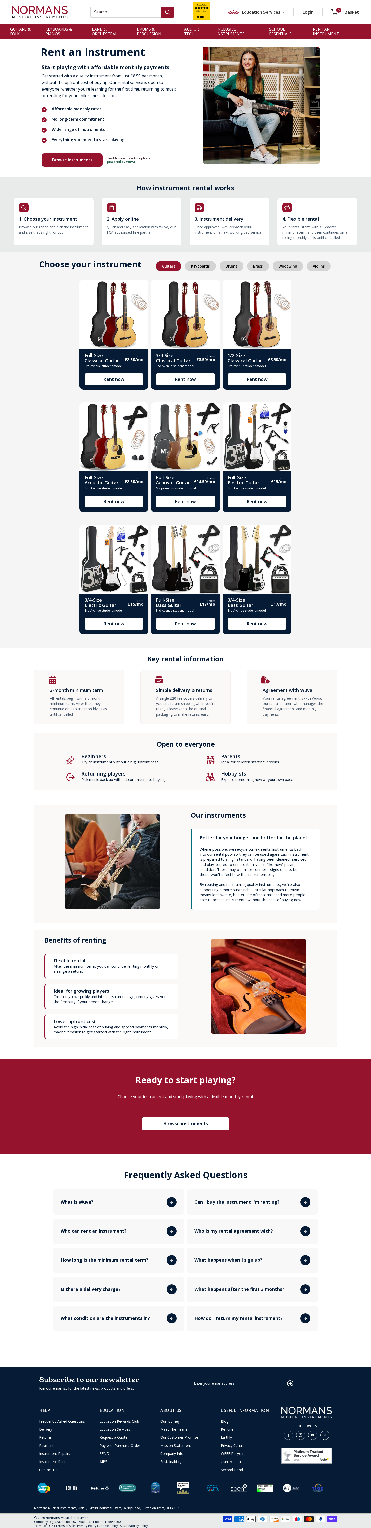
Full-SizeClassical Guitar (102, 358)
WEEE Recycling (233, 1453)
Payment (46, 1445)
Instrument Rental (53, 1462)
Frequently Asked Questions (62, 1421)
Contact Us (48, 1470)
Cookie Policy (108, 1526)
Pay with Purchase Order (120, 1445)
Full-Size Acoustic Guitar (101, 480)
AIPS (103, 1462)
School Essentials (280, 31)
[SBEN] (239, 1488)
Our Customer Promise (179, 1437)
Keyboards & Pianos (58, 31)
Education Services (115, 1429)
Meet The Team (173, 1429)
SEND (104, 1453)
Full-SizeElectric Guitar (243, 480)
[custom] (288, 1435)
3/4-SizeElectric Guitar (100, 602)
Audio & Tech (192, 31)
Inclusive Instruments (230, 31)
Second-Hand (232, 1470)
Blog (224, 1421)
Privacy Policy (86, 1526)
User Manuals (232, 1462)
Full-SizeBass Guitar (168, 602)
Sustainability (170, 1462)
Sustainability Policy (134, 1526)
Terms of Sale (65, 1526)
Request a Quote (113, 1437)
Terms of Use (43, 1526)
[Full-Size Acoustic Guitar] (114, 436)
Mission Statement (175, 1445)
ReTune (227, 1429)
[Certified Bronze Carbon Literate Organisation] (183, 1488)
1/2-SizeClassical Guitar (245, 358)
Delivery (45, 1429)
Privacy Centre (232, 1445)
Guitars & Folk (20, 31)
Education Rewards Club (119, 1421)
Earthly (226, 1437)
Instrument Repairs (54, 1453)
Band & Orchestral (104, 31)
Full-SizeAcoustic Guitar (173, 480)
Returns (45, 1437)
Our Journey (170, 1421)
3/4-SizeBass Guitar (240, 602)
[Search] (167, 12)
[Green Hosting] (265, 1488)
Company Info (171, 1453)
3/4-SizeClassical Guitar (173, 358)
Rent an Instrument (326, 31)
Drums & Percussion (149, 31)
